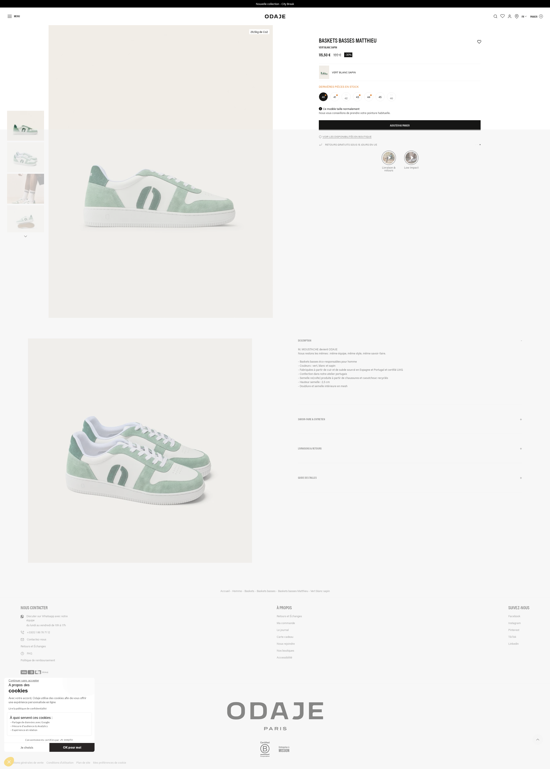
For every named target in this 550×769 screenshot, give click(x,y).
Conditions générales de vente (25, 762)
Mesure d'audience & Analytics (30, 726)
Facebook (514, 616)
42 (348, 98)
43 (357, 97)
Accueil (225, 591)
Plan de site (83, 762)
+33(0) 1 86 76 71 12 (38, 632)
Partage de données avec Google (31, 722)
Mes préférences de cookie (109, 762)
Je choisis (26, 747)
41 (334, 97)
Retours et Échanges (33, 646)
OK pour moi (72, 747)
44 (368, 97)
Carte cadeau (285, 637)
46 (393, 98)
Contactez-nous (36, 639)
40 (323, 97)
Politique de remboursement (38, 660)
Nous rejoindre (286, 643)
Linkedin (513, 643)
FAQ (29, 653)
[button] (410, 340)
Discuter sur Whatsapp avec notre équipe (47, 620)
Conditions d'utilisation (59, 762)
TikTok (512, 637)
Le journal (283, 630)
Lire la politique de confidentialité (28, 708)
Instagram (514, 623)
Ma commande (286, 623)
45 (380, 97)
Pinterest (513, 630)
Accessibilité (284, 657)
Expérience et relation (24, 730)
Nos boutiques (285, 650)
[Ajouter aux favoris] (477, 42)
